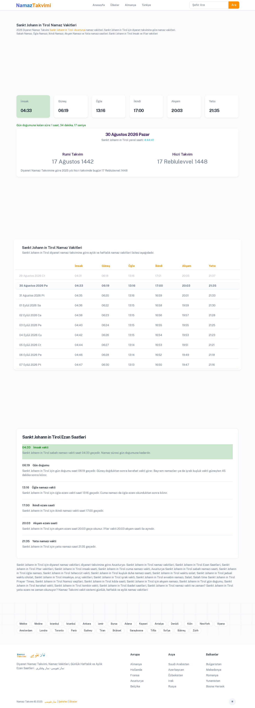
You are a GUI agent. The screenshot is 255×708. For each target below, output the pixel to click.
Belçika (135, 686)
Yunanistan (213, 681)
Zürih (195, 630)
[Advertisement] (123, 65)
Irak (170, 681)
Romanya (212, 675)
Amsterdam (25, 630)
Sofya (166, 630)
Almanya (136, 664)
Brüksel (117, 630)
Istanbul (54, 623)
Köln (189, 623)
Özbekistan (175, 675)
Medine (38, 623)
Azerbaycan (176, 669)
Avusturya (80, 30)
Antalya (159, 623)
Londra (43, 630)
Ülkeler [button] (114, 4)
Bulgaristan (213, 664)
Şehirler (63, 701)
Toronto (59, 630)
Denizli (174, 623)
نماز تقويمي (50, 701)
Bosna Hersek (215, 686)
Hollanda (136, 669)
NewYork (205, 623)
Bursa (114, 623)
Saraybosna (136, 630)
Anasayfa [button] (99, 4)
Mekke (23, 623)
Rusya (172, 686)
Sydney (88, 630)
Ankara (87, 623)
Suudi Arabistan (178, 664)
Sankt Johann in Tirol (61, 30)
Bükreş (181, 630)
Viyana (221, 623)
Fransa (134, 675)
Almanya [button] (130, 4)
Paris (74, 630)
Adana (128, 623)
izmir (100, 623)
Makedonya (213, 669)
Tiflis (153, 630)
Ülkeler (73, 701)
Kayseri (143, 623)
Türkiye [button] (146, 4)
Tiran (102, 630)
